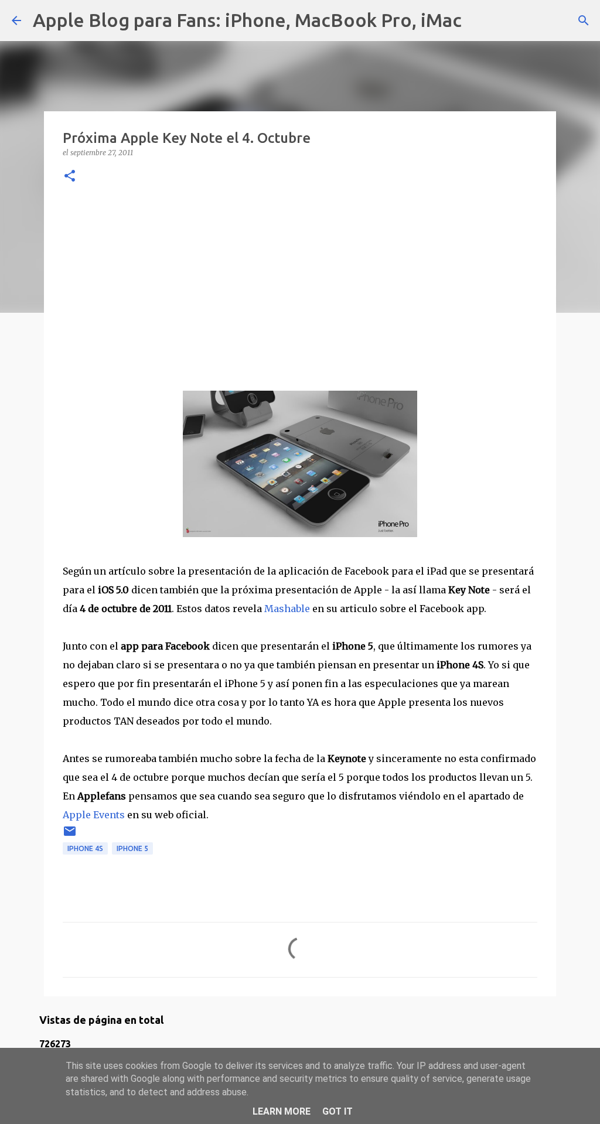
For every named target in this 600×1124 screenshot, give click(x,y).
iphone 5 (132, 848)
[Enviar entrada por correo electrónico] (70, 835)
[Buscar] (478, 20)
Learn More (282, 1111)
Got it (337, 1111)
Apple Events (94, 815)
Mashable (287, 608)
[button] (70, 177)
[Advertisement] (300, 285)
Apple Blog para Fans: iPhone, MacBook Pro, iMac (247, 19)
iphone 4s (85, 848)
